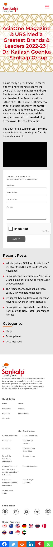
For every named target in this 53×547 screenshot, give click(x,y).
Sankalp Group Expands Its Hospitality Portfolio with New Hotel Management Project (27, 311)
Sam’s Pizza (6, 440)
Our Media (6, 418)
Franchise (6, 413)
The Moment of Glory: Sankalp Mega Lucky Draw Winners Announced (26, 290)
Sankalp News (13, 336)
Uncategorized (14, 341)
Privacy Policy (23, 413)
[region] (26, 522)
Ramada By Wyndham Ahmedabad (7, 459)
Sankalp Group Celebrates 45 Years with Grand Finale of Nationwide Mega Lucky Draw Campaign (28, 280)
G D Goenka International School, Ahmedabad (10, 482)
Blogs (9, 331)
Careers (21, 409)
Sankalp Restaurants (10, 435)
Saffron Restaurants (30, 435)
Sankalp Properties (30, 466)
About (20, 404)
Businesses (6, 409)
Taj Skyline (6, 448)
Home (4, 404)
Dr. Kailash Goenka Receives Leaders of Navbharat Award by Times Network (27, 299)
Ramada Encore (29, 456)
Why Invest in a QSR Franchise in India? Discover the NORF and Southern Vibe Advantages (27, 267)
